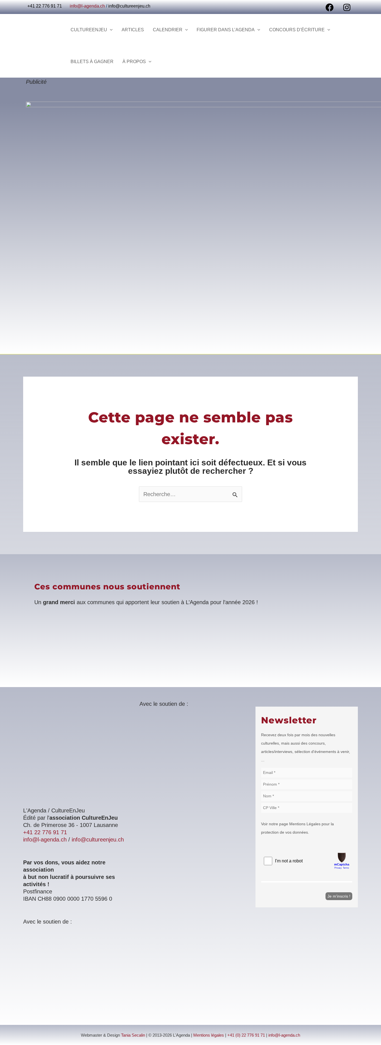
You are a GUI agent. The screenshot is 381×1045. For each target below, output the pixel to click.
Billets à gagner (92, 61)
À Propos (134, 61)
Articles (133, 29)
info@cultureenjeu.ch (129, 6)
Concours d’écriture (297, 29)
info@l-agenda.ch (87, 6)
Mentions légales (208, 1035)
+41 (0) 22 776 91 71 (246, 1035)
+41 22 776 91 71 (45, 832)
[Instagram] (347, 7)
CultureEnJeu (89, 29)
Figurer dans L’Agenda (226, 29)
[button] (110, 30)
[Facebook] (329, 7)
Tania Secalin (133, 1035)
